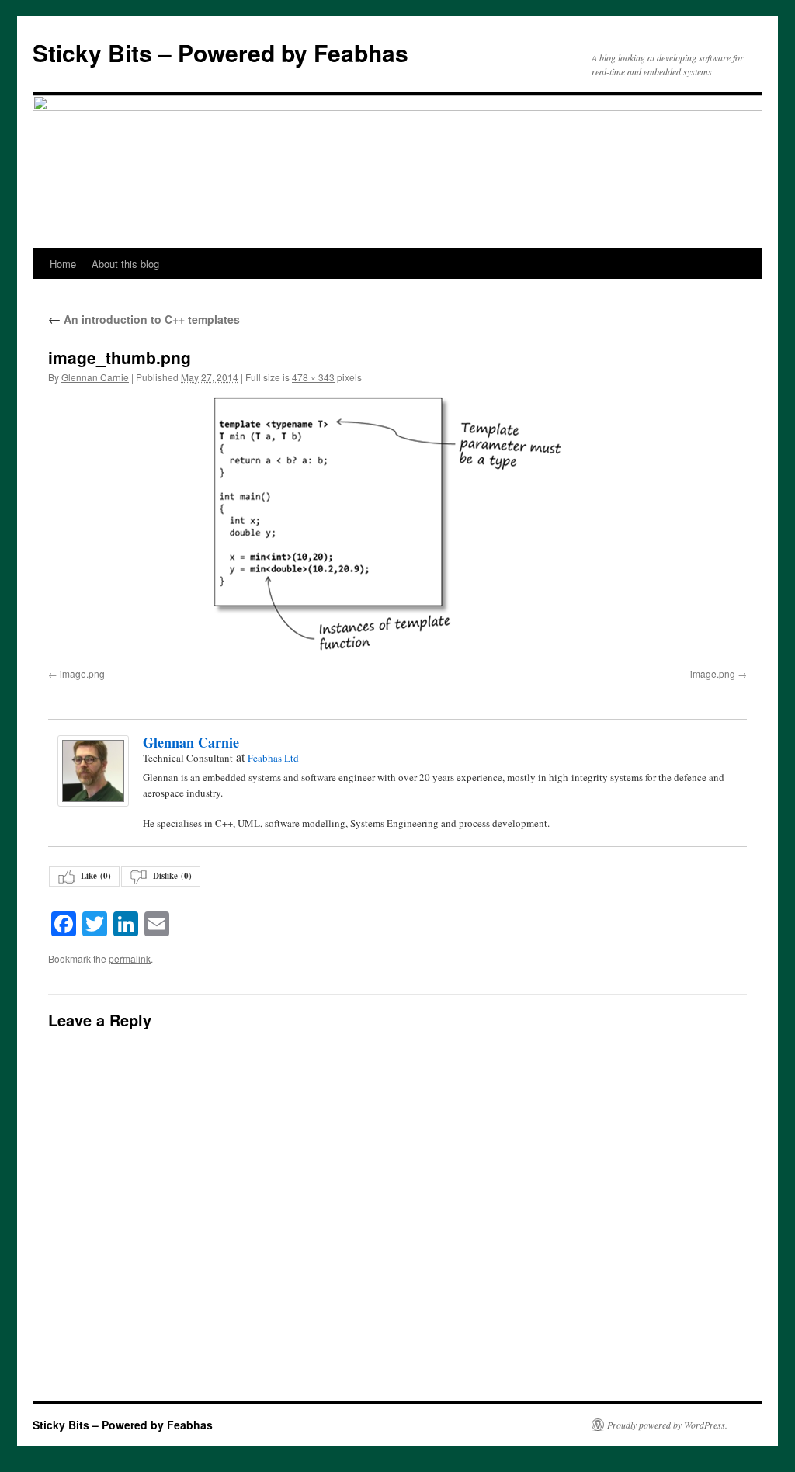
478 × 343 (313, 377)
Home (63, 263)
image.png (82, 673)
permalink (130, 958)
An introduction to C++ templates (144, 319)
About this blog (125, 263)
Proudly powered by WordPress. (667, 1424)
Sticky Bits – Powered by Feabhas (220, 52)
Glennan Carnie (95, 377)
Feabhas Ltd (273, 758)
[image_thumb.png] (397, 529)
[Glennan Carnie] (92, 771)
